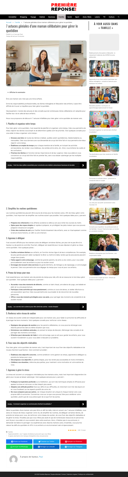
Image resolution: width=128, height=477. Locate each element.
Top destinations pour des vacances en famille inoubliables (103, 155)
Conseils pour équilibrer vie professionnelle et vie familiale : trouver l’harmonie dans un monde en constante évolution (104, 229)
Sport (77, 17)
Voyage (33, 17)
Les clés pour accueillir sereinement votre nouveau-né (102, 204)
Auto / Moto (87, 17)
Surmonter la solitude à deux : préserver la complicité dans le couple (102, 179)
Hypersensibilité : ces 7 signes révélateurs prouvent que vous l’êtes (29, 434)
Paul (41, 457)
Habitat (42, 17)
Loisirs (97, 17)
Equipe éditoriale (55, 474)
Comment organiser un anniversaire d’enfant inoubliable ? (103, 131)
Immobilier (12, 17)
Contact (64, 474)
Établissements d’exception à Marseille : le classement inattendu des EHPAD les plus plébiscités (102, 55)
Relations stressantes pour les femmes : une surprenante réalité (103, 254)
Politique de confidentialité (85, 474)
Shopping (23, 17)
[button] (118, 16)
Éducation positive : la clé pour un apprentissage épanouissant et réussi (100, 107)
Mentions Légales (72, 474)
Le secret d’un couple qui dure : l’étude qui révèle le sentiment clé (102, 278)
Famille (61, 17)
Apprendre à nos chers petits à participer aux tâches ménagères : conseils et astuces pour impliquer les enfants (103, 81)
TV (104, 17)
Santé (69, 17)
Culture (111, 17)
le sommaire (17, 92)
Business (51, 17)
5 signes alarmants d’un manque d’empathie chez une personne (28, 436)
